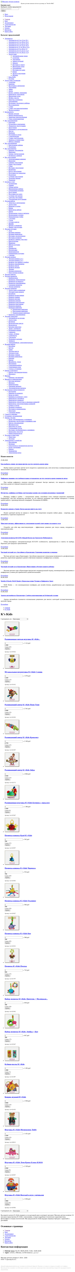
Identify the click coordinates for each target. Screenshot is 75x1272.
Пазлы (11, 246)
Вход (6, 14)
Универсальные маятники (21, 313)
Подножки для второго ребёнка (19, 103)
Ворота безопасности (16, 115)
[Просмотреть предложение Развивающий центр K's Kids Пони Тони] (12, 701)
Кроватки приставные (16, 304)
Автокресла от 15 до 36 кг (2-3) (19, 47)
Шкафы (11, 224)
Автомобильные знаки (20, 56)
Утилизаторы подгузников (17, 199)
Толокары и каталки (15, 339)
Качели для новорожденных (18, 372)
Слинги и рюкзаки (11, 414)
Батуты (11, 348)
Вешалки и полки (14, 206)
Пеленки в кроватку (15, 407)
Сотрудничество (10, 24)
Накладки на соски (15, 426)
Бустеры (11, 79)
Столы (11, 220)
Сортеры (11, 255)
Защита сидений (17, 61)
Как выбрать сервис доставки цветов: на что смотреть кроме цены (24, 464)
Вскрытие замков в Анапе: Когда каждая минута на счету (21, 509)
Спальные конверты (15, 285)
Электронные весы (15, 452)
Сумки (11, 106)
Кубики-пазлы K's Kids (15, 1064)
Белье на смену (14, 395)
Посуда (11, 131)
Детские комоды (10, 274)
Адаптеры (15, 58)
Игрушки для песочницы (17, 236)
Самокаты (12, 332)
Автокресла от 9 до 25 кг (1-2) (19, 51)
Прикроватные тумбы (16, 217)
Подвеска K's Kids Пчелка (16, 966)
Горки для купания (15, 164)
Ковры (11, 208)
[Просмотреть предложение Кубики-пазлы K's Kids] (12, 1060)
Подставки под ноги (15, 194)
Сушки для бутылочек (16, 138)
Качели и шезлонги (11, 370)
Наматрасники (13, 384)
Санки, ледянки (14, 334)
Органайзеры (16, 68)
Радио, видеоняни (15, 447)
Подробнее (4, 473)
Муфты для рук (14, 98)
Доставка (8, 26)
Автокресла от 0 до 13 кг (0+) (18, 40)
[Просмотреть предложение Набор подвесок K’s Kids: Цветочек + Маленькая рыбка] (12, 995)
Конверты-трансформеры (17, 283)
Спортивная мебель (15, 365)
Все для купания (10, 157)
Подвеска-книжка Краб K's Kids (18, 835)
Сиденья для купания (16, 176)
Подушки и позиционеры (17, 409)
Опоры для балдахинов (16, 154)
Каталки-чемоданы (15, 327)
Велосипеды (13, 325)
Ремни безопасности (15, 433)
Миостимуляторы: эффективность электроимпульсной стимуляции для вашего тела (31, 523)
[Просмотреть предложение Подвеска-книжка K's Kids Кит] (12, 930)
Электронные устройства (13, 440)
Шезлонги (12, 374)
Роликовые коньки (15, 330)
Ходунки (12, 439)
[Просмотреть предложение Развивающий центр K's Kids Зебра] (12, 766)
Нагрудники (13, 127)
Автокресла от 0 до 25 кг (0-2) (19, 44)
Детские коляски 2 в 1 (16, 259)
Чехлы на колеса (14, 110)
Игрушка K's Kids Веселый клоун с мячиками (24, 1195)
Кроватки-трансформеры (17, 314)
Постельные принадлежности (15, 390)
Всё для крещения (11, 143)
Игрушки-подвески (15, 238)
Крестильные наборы (16, 145)
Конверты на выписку (16, 281)
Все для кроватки (10, 148)
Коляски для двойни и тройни (19, 262)
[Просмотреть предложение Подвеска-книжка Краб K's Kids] (12, 831)
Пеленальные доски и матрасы (19, 213)
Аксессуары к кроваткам (17, 290)
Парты (11, 211)
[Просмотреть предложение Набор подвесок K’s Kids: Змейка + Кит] (12, 1028)
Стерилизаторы (14, 136)
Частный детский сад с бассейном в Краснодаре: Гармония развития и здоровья (29, 552)
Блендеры (12, 122)
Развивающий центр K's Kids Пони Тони (22, 705)
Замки (11, 89)
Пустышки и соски (15, 134)
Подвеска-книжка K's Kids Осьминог (20, 901)
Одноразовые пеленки (16, 190)
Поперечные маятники (20, 309)
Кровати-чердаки (14, 299)
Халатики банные (15, 178)
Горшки (11, 185)
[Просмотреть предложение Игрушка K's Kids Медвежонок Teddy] (12, 1126)
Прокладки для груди (16, 432)
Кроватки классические (16, 302)
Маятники (12, 152)
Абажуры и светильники (17, 203)
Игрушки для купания (16, 168)
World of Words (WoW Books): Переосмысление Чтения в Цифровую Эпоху (27, 581)
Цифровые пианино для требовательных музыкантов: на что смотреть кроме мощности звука (34, 478)
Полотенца (12, 147)
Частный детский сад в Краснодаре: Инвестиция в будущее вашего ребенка (27, 566)
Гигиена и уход (10, 182)
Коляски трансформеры (16, 264)
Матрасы (12, 383)
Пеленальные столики (16, 215)
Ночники (12, 444)
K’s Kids (7, 609)
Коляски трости (14, 265)
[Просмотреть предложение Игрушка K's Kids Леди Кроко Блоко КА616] (12, 1158)
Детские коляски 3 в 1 (16, 260)
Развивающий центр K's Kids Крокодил (21, 737)
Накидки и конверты (16, 99)
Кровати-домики (14, 297)
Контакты (8, 30)
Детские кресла (14, 351)
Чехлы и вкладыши (18, 73)
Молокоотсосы (13, 425)
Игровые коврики (15, 232)
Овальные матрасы (15, 386)
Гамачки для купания (16, 162)
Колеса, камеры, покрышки (18, 92)
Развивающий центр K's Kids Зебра (20, 770)
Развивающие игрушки (16, 253)
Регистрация (9, 16)
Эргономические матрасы (17, 388)
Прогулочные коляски (16, 272)
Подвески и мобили (15, 155)
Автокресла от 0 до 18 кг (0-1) (19, 42)
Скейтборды (13, 335)
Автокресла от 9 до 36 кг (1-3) (19, 52)
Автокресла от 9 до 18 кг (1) (18, 49)
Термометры (13, 451)
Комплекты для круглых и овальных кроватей (24, 402)
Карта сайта (9, 31)
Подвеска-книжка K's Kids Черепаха (20, 868)
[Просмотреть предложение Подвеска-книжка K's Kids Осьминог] (12, 897)
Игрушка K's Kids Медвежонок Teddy (21, 1130)
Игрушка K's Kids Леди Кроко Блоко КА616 (24, 1162)
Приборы (12, 133)
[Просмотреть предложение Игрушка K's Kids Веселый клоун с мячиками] (12, 1191)
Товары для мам (10, 418)
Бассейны (12, 346)
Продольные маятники (20, 311)
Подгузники (13, 192)
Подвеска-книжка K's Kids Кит (18, 933)
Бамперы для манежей (16, 377)
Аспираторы (13, 183)
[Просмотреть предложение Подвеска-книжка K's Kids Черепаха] (12, 864)
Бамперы (12, 84)
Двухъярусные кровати (16, 292)
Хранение (12, 180)
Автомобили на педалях (17, 318)
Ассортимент (9, 23)
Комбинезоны (13, 278)
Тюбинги (12, 341)
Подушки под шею (18, 70)
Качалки (11, 358)
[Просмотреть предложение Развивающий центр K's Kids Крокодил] (12, 733)
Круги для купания (15, 171)
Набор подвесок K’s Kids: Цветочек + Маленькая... (26, 999)
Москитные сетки (18, 66)
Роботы (11, 449)
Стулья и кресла (14, 222)
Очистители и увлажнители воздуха (21, 445)
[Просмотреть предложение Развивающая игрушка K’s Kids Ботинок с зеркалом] (12, 799)
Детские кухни (14, 353)
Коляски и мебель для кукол (18, 239)
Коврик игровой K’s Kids (15, 1097)
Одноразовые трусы (15, 428)
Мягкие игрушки (14, 245)
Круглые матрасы (14, 381)
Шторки (15, 75)
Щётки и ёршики (14, 141)
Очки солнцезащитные (16, 119)
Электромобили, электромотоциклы (21, 342)
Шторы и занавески (15, 225)
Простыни (12, 411)
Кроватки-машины (15, 306)
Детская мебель (10, 201)
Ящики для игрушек (15, 227)
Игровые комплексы (15, 234)
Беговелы (12, 321)
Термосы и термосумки (16, 140)
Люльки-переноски (15, 271)
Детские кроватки (11, 288)
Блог (6, 21)
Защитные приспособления (18, 117)
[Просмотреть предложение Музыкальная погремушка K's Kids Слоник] (12, 668)
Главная (7, 19)
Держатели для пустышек (17, 126)
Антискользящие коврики (17, 159)
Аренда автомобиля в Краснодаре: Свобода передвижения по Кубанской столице (29, 595)
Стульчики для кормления (13, 416)
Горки (11, 349)
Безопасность (9, 112)
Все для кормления (11, 120)
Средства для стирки (15, 197)
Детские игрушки (11, 229)
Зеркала (15, 63)
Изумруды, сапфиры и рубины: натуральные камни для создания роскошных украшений (32, 493)
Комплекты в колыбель (16, 398)
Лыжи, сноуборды (15, 328)
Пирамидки (12, 248)
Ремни (14, 72)
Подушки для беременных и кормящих (22, 430)
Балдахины (12, 391)
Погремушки (13, 250)
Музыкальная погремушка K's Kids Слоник (23, 672)
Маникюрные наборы (16, 189)
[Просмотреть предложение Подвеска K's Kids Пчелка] (12, 962)
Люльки (11, 269)
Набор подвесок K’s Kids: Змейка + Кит (21, 1032)
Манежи (7, 376)
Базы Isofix (12, 77)
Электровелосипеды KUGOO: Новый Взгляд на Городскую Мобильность (26, 538)
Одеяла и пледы (14, 405)
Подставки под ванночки (17, 173)
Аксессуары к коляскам (12, 80)
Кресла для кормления (16, 423)
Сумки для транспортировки (18, 108)
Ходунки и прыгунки (12, 435)
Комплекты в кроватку (16, 400)
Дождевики (16, 59)
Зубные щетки (13, 187)
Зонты (11, 91)
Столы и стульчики (15, 369)
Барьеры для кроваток (16, 150)
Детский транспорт (11, 316)
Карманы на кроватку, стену (18, 397)
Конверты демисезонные (17, 279)
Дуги (10, 231)
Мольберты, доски (15, 362)
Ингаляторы (13, 442)
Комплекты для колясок (16, 94)
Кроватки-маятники (15, 307)
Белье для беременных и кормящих (20, 419)
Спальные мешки (14, 412)
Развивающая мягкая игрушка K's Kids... (22, 639)
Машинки (12, 243)
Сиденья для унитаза (15, 196)
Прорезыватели (14, 252)
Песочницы (12, 363)
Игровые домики (14, 355)
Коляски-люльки (14, 267)
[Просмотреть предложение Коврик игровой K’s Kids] (12, 1093)
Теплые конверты (14, 286)
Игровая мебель (10, 344)
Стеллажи (12, 218)
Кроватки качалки (15, 300)
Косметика (12, 169)
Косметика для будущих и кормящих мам (22, 421)
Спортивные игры (15, 367)
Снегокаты (12, 337)
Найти (3, 11)
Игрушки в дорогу (18, 65)
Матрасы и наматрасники (13, 379)
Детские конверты (11, 276)
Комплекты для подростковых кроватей (22, 404)
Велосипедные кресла (16, 323)
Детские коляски (10, 257)
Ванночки (12, 161)
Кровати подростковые (16, 295)
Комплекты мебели (15, 210)
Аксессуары (13, 54)
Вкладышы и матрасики (17, 86)
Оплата (7, 28)
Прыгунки (12, 437)
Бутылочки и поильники (17, 124)
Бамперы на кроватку (16, 393)
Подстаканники (14, 105)
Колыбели (12, 293)
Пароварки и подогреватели (18, 129)
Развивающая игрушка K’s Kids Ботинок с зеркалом (27, 803)
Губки (11, 166)
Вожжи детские (14, 113)
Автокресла (8, 38)
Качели (11, 360)
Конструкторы (13, 241)
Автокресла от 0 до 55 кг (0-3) (19, 45)
